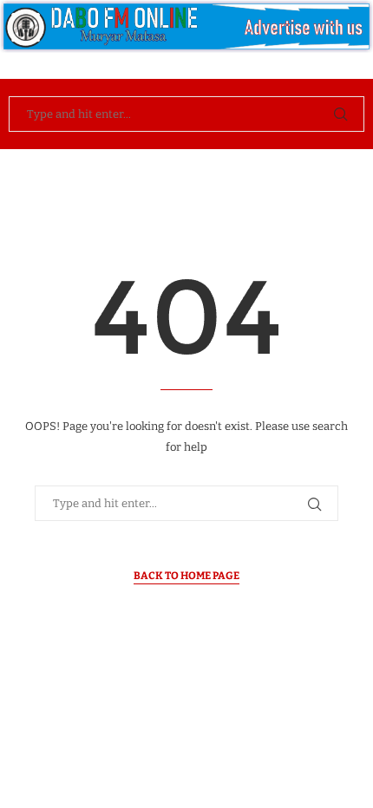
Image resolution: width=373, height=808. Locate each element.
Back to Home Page (186, 576)
